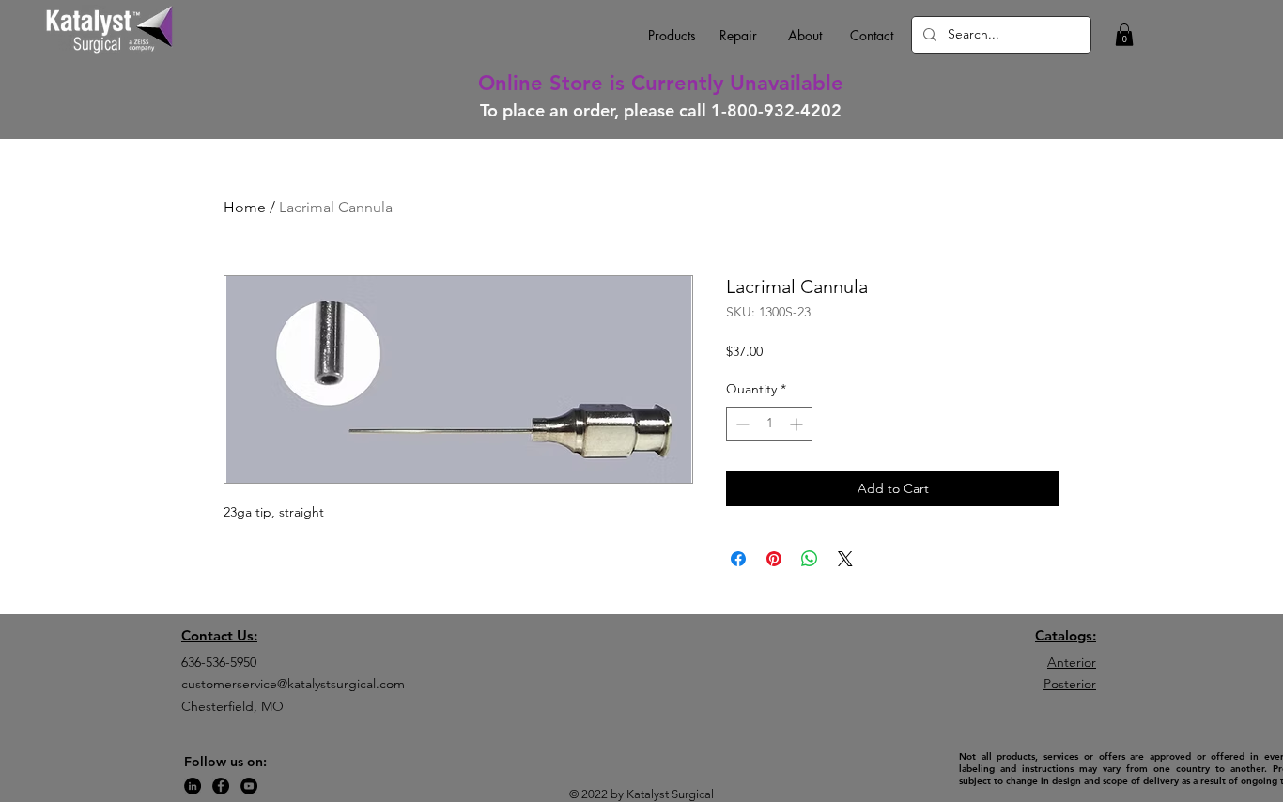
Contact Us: (219, 635)
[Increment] (798, 424)
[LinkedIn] (192, 786)
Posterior (1069, 683)
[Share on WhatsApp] (809, 559)
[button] (1124, 34)
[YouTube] (248, 786)
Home (245, 207)
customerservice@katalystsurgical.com (293, 683)
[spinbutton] (769, 424)
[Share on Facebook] (738, 559)
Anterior (1071, 662)
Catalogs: (1065, 635)
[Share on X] (845, 559)
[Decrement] (740, 424)
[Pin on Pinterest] (774, 559)
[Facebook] (220, 786)
